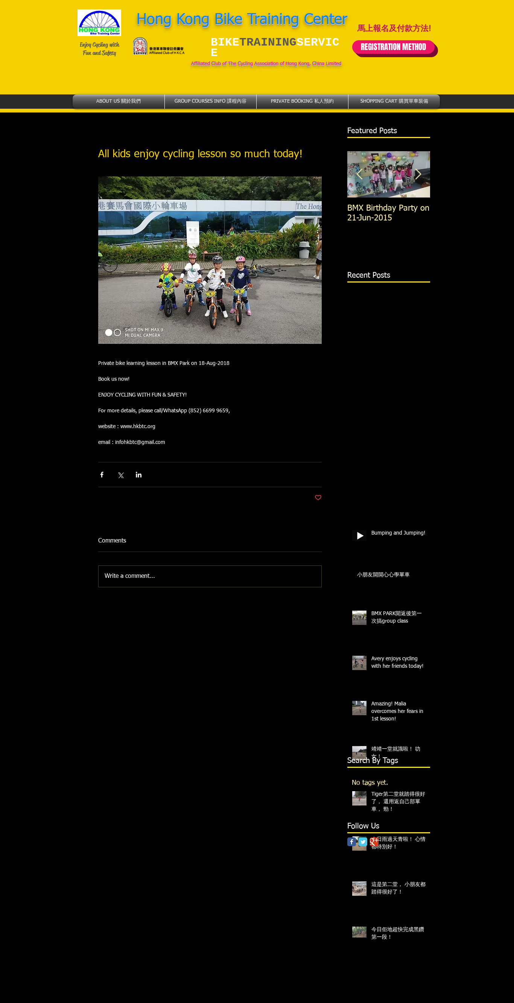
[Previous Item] (359, 174)
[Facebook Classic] (351, 841)
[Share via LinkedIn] (138, 474)
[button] (118, 101)
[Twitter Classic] (363, 841)
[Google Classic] (374, 841)
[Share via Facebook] (101, 474)
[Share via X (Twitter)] (120, 474)
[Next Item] (418, 174)
